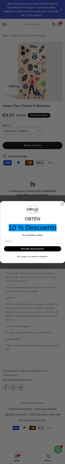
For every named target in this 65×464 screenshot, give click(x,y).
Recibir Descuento (32, 249)
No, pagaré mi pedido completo (32, 256)
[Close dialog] (62, 203)
